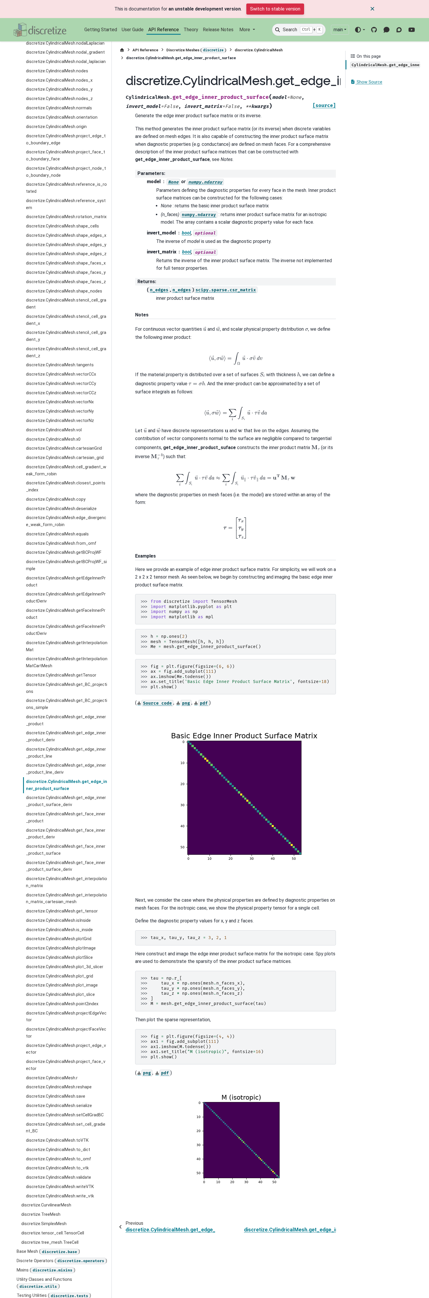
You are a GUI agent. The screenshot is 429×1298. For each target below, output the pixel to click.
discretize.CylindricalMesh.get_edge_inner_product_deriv (66, 736)
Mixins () (46, 1269)
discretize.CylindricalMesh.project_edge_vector (66, 1049)
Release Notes (218, 29)
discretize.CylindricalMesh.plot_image (62, 985)
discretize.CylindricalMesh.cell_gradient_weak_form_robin (66, 470)
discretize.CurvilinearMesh (46, 1205)
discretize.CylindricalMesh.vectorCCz (61, 392)
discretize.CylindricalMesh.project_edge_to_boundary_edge (66, 139)
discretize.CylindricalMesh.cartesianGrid (64, 448)
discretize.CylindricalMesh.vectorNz (60, 420)
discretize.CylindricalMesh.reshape (59, 1087)
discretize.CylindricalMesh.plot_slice (60, 994)
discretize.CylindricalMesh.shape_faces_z (66, 281)
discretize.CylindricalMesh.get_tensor (62, 911)
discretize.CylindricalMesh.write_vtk (60, 1195)
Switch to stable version (275, 9)
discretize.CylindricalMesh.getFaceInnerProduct (65, 614)
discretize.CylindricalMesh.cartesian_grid (65, 457)
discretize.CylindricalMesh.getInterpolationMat (66, 646)
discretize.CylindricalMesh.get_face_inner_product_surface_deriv (65, 866)
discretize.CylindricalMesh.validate (58, 1177)
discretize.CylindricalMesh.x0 (53, 439)
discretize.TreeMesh (40, 1214)
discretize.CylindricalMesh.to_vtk (57, 1168)
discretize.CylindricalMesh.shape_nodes (64, 290)
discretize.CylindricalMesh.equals (57, 533)
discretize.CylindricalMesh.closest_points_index (65, 487)
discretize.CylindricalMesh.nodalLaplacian (65, 43)
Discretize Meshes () (196, 50)
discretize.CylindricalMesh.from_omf (61, 543)
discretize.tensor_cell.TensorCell (52, 1232)
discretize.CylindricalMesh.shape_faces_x (66, 263)
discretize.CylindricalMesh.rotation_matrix (66, 216)
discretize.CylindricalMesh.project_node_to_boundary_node (66, 172)
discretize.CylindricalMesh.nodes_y (59, 89)
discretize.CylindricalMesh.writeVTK (60, 1186)
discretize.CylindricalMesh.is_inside (59, 929)
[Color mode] (359, 30)
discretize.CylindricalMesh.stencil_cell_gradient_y (66, 336)
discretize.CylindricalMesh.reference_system (66, 204)
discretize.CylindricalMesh (258, 50)
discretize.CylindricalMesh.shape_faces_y (66, 272)
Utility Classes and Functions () (44, 1283)
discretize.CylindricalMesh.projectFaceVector (66, 1033)
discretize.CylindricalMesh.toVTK (57, 1140)
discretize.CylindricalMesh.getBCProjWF (63, 552)
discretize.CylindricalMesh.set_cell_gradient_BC (65, 1128)
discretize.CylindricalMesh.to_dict (58, 1149)
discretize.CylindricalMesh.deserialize (61, 508)
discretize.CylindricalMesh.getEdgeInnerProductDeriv (66, 598)
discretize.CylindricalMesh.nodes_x (59, 80)
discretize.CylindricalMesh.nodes (57, 71)
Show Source (368, 82)
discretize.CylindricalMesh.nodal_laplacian (66, 61)
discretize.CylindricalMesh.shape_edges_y (66, 244)
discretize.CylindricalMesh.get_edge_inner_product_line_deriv (66, 769)
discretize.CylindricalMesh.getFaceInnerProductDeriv (65, 630)
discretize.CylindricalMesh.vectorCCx (61, 374)
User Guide (133, 29)
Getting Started (100, 29)
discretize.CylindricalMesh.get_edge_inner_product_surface (66, 785)
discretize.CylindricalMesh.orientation (61, 117)
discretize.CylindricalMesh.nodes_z (59, 98)
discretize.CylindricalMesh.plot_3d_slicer (64, 966)
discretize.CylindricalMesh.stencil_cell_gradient (66, 304)
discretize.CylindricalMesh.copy (56, 499)
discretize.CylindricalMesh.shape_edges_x (66, 235)
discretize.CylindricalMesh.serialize (59, 1105)
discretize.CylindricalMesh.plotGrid (58, 938)
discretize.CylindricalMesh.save (55, 1096)
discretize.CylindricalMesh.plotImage (61, 948)
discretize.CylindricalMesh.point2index (62, 1003)
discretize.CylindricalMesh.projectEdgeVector (66, 1016)
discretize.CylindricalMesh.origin (56, 126)
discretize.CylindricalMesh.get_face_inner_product (65, 818)
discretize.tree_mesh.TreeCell (50, 1242)
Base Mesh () (48, 1251)
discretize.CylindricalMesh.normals (59, 108)
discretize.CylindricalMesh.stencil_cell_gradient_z (66, 352)
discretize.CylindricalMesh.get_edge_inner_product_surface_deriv (66, 801)
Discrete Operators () (62, 1260)
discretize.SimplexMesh (44, 1223)
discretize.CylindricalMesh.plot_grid (59, 975)
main (338, 29)
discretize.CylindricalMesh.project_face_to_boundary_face (65, 156)
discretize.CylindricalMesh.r (52, 1077)
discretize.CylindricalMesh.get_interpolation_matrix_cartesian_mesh (66, 898)
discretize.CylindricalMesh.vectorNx (60, 402)
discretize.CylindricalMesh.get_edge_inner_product (66, 720)
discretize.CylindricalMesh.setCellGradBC (65, 1114)
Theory (191, 29)
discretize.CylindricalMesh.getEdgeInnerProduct (66, 581)
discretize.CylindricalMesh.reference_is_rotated (66, 188)
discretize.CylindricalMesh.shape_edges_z (66, 253)
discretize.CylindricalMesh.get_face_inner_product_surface (65, 850)
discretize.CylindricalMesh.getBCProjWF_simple (66, 565)
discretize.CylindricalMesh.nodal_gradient (65, 52)
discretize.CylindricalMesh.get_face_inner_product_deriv (65, 834)
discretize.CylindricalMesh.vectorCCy (61, 383)
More (245, 29)
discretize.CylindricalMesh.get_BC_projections (66, 688)
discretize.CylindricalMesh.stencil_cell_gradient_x (66, 320)
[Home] (122, 50)
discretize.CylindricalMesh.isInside (58, 920)
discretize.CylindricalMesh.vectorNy (60, 411)
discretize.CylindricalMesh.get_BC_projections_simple (66, 704)
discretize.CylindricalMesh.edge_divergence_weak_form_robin (66, 521)
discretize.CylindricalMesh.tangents (60, 364)
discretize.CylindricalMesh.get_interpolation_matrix (66, 882)
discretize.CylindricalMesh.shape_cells (62, 226)
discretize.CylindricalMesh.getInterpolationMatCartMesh (66, 662)
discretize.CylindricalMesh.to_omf (58, 1158)
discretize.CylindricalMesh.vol (54, 429)
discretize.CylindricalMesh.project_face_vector (65, 1065)
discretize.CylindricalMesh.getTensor (61, 675)
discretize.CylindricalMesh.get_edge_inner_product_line (66, 753)
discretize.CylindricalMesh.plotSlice (59, 957)
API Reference (163, 29)
